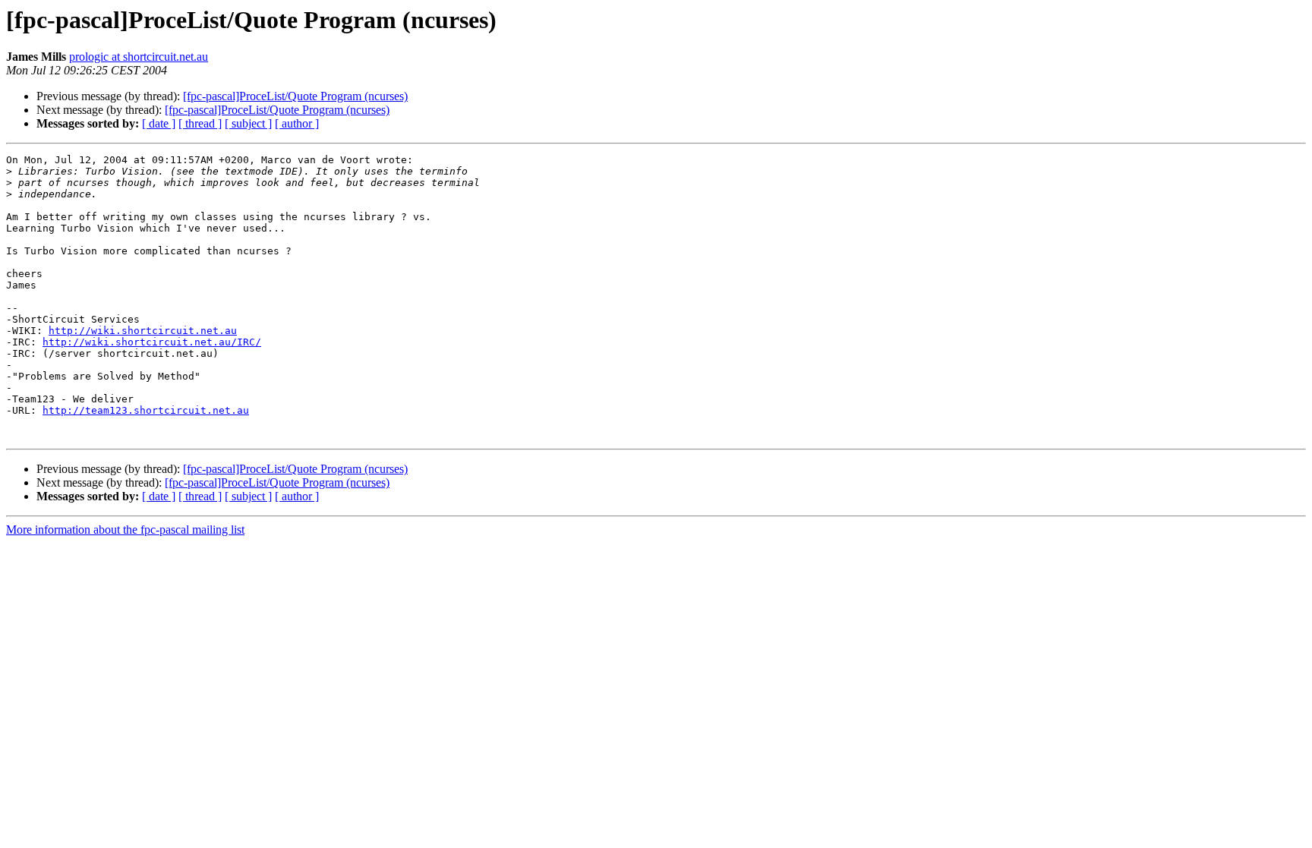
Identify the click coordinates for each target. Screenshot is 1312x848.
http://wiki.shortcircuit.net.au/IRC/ (152, 342)
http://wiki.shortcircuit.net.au (143, 330)
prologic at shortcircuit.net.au (138, 56)
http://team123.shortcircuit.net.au (146, 410)
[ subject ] (248, 123)
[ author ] (297, 123)
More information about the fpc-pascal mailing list (125, 529)
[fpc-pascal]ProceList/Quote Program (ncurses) (295, 96)
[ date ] (158, 123)
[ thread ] (200, 123)
